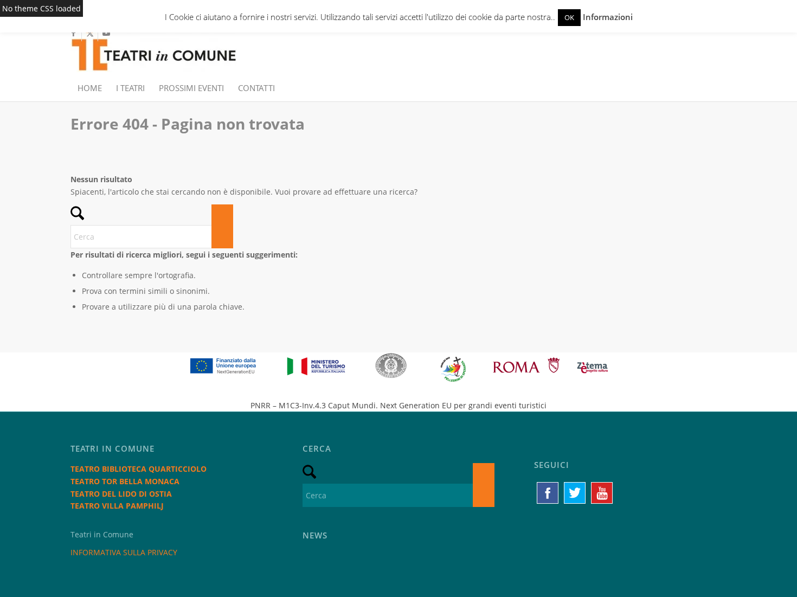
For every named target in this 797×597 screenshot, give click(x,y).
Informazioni (608, 16)
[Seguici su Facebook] (547, 493)
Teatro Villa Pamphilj (117, 505)
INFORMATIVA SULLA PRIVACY (123, 552)
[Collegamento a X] (90, 33)
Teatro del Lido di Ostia (121, 494)
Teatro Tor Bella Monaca (124, 481)
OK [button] (569, 17)
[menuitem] (89, 87)
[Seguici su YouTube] (602, 493)
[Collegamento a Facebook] (73, 33)
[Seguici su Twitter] (575, 493)
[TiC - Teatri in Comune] (153, 49)
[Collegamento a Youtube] (106, 33)
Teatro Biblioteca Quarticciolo (138, 469)
